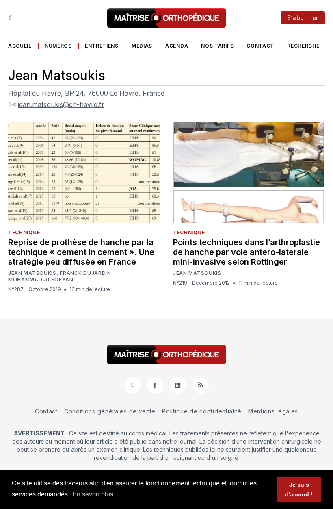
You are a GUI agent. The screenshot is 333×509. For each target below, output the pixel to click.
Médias (142, 46)
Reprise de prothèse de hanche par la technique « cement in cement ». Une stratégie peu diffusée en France (81, 252)
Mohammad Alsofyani (41, 279)
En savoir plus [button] (92, 494)
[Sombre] (11, 18)
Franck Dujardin (85, 273)
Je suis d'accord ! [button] (299, 489)
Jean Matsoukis (32, 273)
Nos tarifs (217, 46)
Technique (24, 232)
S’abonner (302, 17)
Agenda (176, 46)
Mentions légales (273, 411)
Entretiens (102, 46)
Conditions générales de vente (110, 411)
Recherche (303, 46)
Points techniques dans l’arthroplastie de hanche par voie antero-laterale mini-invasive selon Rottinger (246, 252)
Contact (260, 46)
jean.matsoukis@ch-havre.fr (61, 104)
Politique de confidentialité (202, 411)
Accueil (20, 46)
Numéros (58, 46)
